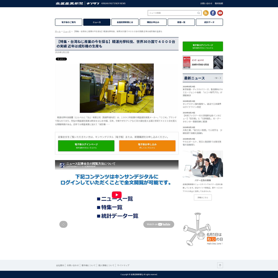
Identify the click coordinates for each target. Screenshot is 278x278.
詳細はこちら (203, 197)
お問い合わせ (206, 3)
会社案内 (60, 265)
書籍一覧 (181, 22)
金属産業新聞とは (125, 22)
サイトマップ (123, 265)
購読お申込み (153, 22)
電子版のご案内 (69, 22)
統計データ (209, 22)
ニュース (97, 22)
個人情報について (106, 265)
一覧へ (216, 78)
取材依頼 (219, 3)
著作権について (89, 265)
